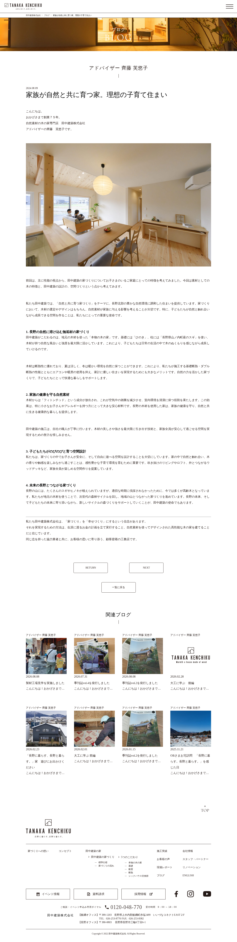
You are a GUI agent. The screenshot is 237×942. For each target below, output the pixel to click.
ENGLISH (188, 875)
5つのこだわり (129, 857)
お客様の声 (163, 859)
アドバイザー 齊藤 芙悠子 (41, 634)
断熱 (130, 872)
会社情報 (188, 851)
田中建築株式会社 (33, 15)
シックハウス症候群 (138, 876)
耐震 (130, 869)
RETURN (91, 567)
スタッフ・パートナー (195, 859)
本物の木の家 (135, 862)
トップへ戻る (205, 808)
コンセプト (65, 851)
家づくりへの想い (38, 851)
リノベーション (192, 867)
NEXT (146, 567)
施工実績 (162, 851)
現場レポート (164, 867)
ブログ (47, 15)
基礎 (130, 866)
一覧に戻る (118, 587)
